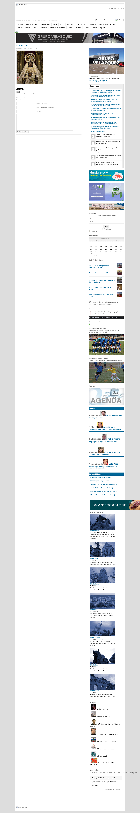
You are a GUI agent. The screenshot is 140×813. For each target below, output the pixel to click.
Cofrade (94, 28)
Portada (20, 24)
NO (92, 222)
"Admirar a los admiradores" (99, 454)
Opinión (102, 28)
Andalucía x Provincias (57, 28)
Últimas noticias (94, 86)
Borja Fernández (114, 415)
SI (91, 219)
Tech (34, 28)
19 (101, 249)
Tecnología (43, 28)
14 (111, 247)
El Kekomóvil (102, 756)
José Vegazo (109, 427)
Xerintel (118, 789)
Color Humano (102, 709)
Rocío (62, 24)
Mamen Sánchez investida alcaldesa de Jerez (102, 274)
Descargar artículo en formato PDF (26, 94)
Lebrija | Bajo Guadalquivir (107, 24)
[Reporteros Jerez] (37, 12)
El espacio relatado (105, 749)
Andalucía (93, 24)
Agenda (134, 773)
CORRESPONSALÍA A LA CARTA (26, 20)
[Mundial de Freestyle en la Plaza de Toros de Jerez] (119, 282)
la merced (22, 45)
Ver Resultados (106, 229)
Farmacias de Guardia (122, 773)
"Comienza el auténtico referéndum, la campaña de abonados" (103, 467)
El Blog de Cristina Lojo (107, 734)
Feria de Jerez (45, 24)
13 (106, 247)
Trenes (111, 773)
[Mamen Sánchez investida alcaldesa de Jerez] (119, 275)
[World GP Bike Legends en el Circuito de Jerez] (119, 267)
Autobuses (103, 773)
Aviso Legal (105, 782)
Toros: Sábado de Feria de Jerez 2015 (101, 288)
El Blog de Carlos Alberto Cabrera (105, 725)
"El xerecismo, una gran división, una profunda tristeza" (103, 442)
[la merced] (29, 84)
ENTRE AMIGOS (93, 76)
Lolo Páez (113, 464)
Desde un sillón (103, 716)
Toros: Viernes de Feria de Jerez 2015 (101, 295)
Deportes (78, 28)
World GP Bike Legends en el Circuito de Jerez (100, 266)
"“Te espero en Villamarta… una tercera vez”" (105, 429)
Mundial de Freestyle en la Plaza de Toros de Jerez (102, 281)
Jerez (70, 28)
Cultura (86, 28)
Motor (55, 24)
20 (106, 249)
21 (111, 249)
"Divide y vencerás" (96, 418)
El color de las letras (106, 742)
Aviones (94, 773)
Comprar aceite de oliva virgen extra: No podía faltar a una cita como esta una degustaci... (108, 150)
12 (101, 247)
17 (91, 249)
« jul (96, 255)
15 (116, 247)
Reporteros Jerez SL (109, 778)
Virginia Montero (112, 452)
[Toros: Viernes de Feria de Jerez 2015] (119, 296)
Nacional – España (24, 28)
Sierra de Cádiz (81, 24)
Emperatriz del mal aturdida (102, 763)
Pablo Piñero (114, 439)
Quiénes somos (96, 782)
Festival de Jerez (31, 24)
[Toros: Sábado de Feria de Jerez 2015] (119, 289)
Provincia (70, 24)
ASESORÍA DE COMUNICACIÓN (48, 20)
